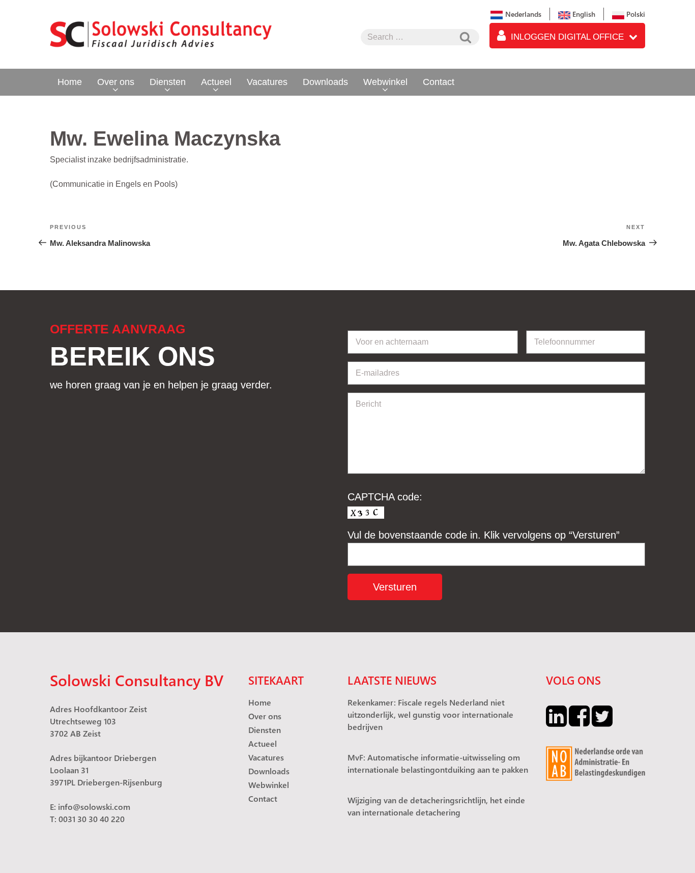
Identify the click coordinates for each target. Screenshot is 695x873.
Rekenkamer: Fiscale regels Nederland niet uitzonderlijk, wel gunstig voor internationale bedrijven (430, 714)
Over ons (115, 82)
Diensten (168, 82)
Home (69, 82)
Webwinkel (385, 82)
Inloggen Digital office (567, 37)
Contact (438, 82)
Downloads (325, 82)
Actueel (216, 82)
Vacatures (267, 82)
